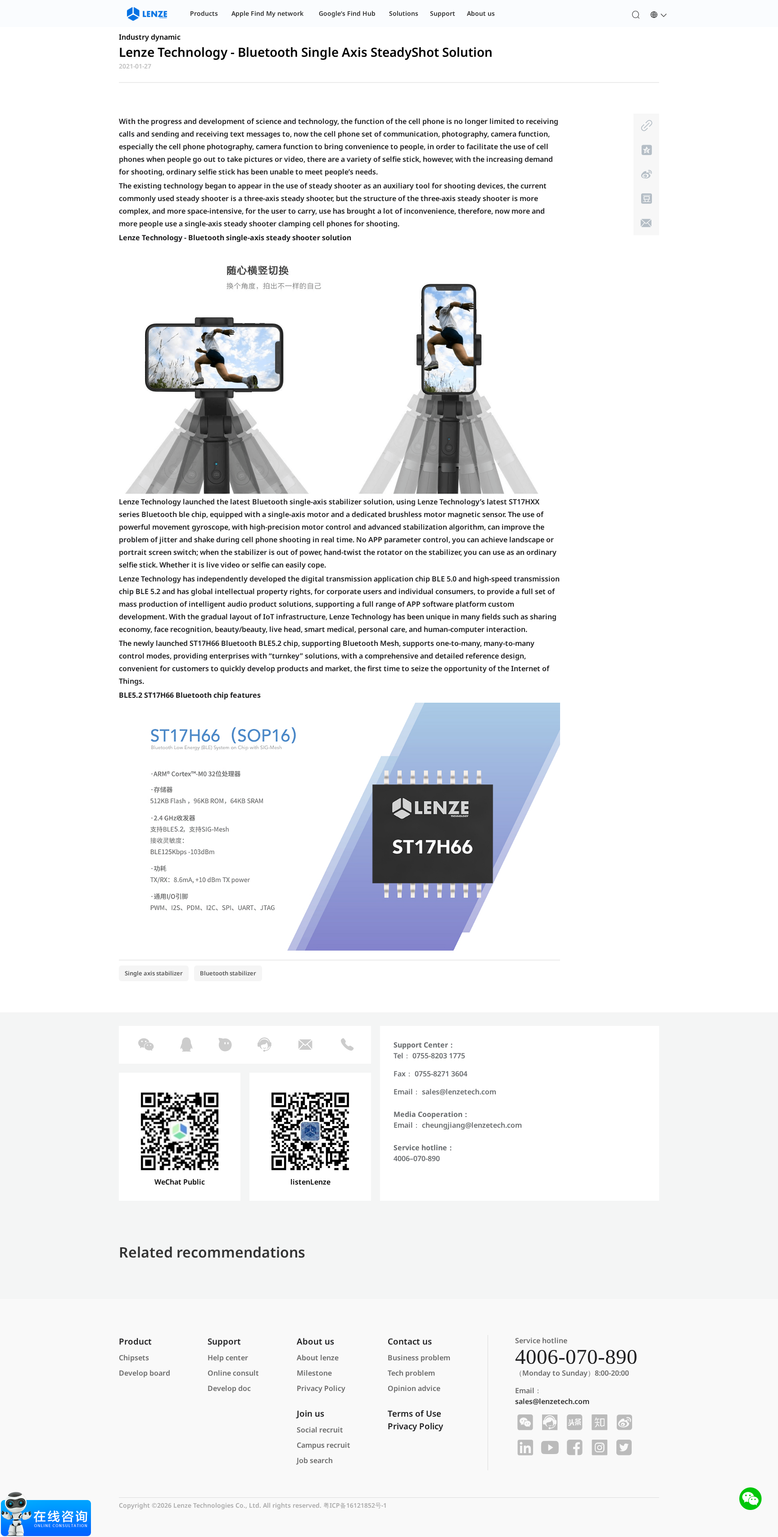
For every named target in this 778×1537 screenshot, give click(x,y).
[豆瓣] (645, 199)
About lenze (318, 1358)
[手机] (347, 1045)
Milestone (314, 1373)
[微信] (145, 1045)
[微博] (645, 174)
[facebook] (573, 1448)
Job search (315, 1460)
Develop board (144, 1373)
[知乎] (598, 1422)
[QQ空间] (645, 150)
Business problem (419, 1358)
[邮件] (645, 223)
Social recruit (320, 1430)
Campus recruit (323, 1445)
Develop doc (229, 1388)
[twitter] (623, 1448)
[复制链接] (645, 126)
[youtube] (548, 1448)
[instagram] (598, 1448)
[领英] (524, 1448)
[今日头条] (573, 1422)
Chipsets (134, 1358)
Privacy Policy (321, 1388)
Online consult (233, 1373)
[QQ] (185, 1045)
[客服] (263, 1045)
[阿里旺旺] (224, 1045)
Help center (228, 1358)
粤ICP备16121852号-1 (355, 1505)
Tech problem (411, 1373)
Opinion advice (414, 1388)
